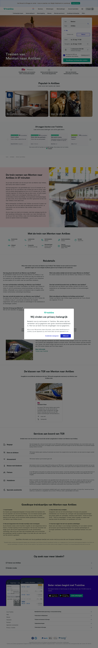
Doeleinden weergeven (52, 336)
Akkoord (65, 336)
